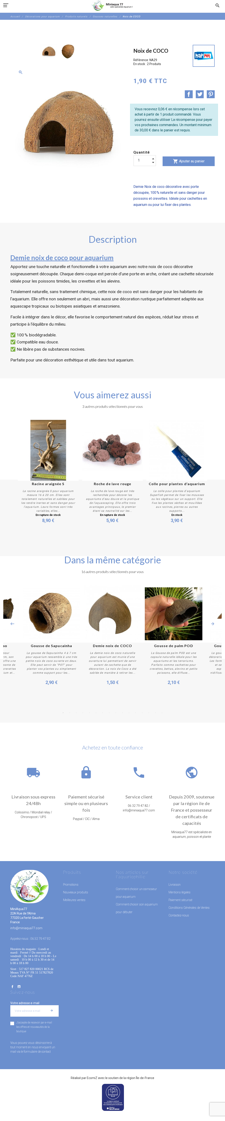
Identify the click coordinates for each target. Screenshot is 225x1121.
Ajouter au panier (189, 161)
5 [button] (89, 713)
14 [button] (149, 713)
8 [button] (109, 713)
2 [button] (69, 713)
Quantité (141, 152)
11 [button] (129, 713)
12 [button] (135, 713)
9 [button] (116, 713)
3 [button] (76, 713)
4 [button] (83, 713)
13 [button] (142, 713)
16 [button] (162, 713)
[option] (48, 51)
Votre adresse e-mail (24, 1003)
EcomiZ (92, 1078)
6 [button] (96, 713)
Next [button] (213, 624)
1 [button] (63, 713)
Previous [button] (12, 624)
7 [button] (102, 713)
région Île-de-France (140, 1078)
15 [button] (155, 713)
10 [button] (122, 713)
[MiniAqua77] (112, 5)
